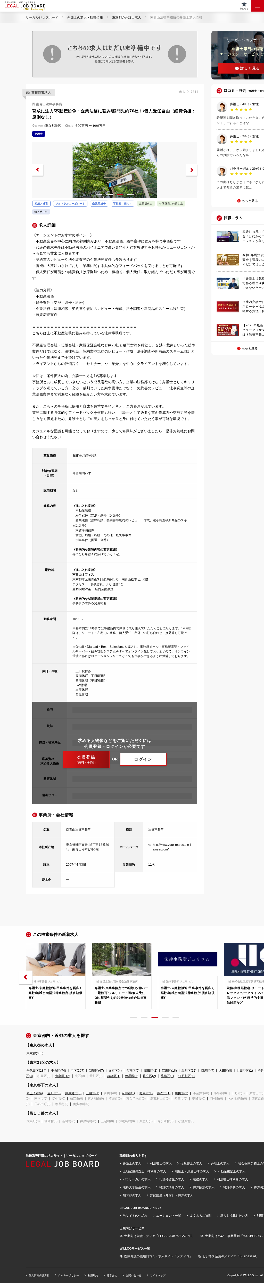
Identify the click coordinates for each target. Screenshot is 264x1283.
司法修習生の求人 (171, 1179)
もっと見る (250, 201)
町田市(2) (181, 1093)
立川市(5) (54, 1093)
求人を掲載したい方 (234, 1215)
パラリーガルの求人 (137, 1179)
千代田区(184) (36, 1070)
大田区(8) (225, 1070)
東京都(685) (35, 1053)
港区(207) (77, 1070)
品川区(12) (189, 1070)
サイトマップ (158, 1275)
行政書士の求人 (191, 1163)
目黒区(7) (207, 1070)
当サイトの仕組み (135, 1215)
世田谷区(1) (245, 1070)
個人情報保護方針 (39, 1275)
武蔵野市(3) (73, 1093)
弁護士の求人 (132, 1163)
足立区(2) (149, 1076)
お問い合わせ (133, 1275)
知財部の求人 (132, 1195)
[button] (37, 170)
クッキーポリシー (68, 1275)
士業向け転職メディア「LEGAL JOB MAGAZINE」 (159, 1236)
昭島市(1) (146, 1093)
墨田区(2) (150, 1070)
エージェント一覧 (168, 1215)
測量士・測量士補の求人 (192, 1171)
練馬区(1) (131, 1076)
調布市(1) (163, 1093)
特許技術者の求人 (171, 1187)
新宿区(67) (96, 1070)
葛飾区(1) (167, 1076)
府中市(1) (128, 1093)
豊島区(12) (62, 1076)
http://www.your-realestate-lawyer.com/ (172, 847)
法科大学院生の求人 (137, 1187)
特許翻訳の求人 (203, 1187)
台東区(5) (132, 1070)
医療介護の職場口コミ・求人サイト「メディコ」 (158, 1256)
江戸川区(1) (186, 1076)
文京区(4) (115, 1070)
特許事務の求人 (234, 1187)
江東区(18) (169, 1070)
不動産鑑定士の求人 (231, 1171)
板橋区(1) (113, 1076)
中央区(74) (58, 1070)
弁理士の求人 (220, 1163)
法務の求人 (200, 1179)
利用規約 (93, 1275)
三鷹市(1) (92, 1093)
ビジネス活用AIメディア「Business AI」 (231, 1256)
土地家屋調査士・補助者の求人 (144, 1171)
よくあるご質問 (200, 1215)
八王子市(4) (35, 1093)
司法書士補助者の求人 (232, 1179)
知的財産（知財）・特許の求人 (171, 1195)
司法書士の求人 (161, 1163)
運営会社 (112, 1275)
